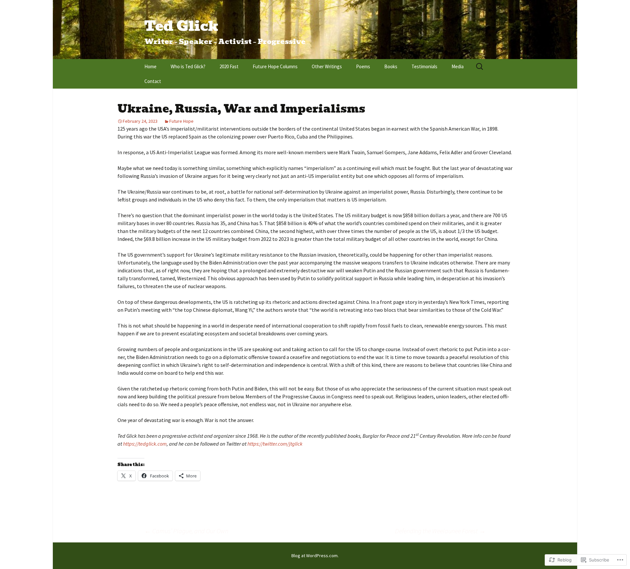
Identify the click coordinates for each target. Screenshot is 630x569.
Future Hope (181, 121)
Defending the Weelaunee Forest (440, 531)
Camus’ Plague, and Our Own (186, 531)
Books (390, 66)
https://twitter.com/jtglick (275, 443)
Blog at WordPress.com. (315, 555)
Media (458, 66)
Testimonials (424, 66)
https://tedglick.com (145, 443)
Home (150, 66)
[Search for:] (480, 66)
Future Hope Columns (275, 66)
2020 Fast (229, 66)
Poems (363, 66)
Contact (152, 81)
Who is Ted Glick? (188, 66)
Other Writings (327, 66)
